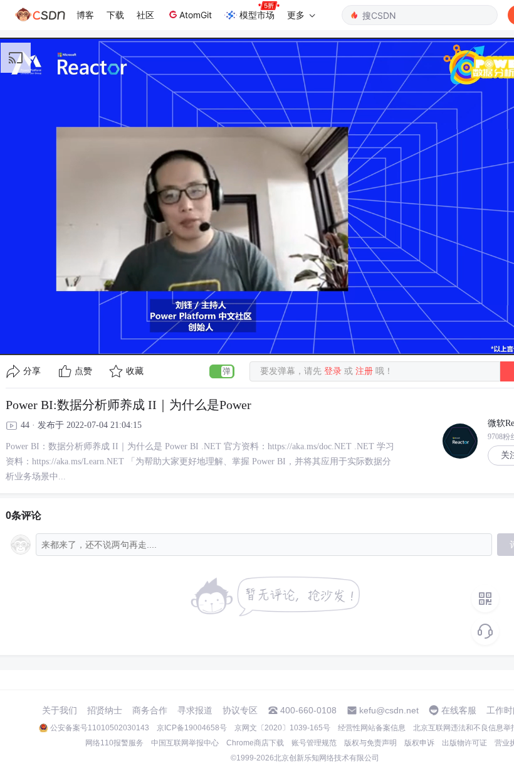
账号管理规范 (314, 742)
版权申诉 (419, 742)
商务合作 (149, 710)
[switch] (221, 371)
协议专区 (240, 710)
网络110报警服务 (114, 742)
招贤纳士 (104, 710)
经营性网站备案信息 (372, 727)
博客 (85, 14)
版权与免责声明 (370, 742)
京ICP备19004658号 (192, 727)
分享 (32, 371)
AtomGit (195, 14)
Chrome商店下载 (255, 742)
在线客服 (458, 710)
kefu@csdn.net (389, 710)
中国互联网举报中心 (185, 742)
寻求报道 (194, 710)
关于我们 (59, 710)
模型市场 (257, 14)
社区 (145, 14)
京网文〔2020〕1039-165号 (282, 727)
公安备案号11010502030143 (99, 727)
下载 (115, 14)
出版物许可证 (464, 742)
